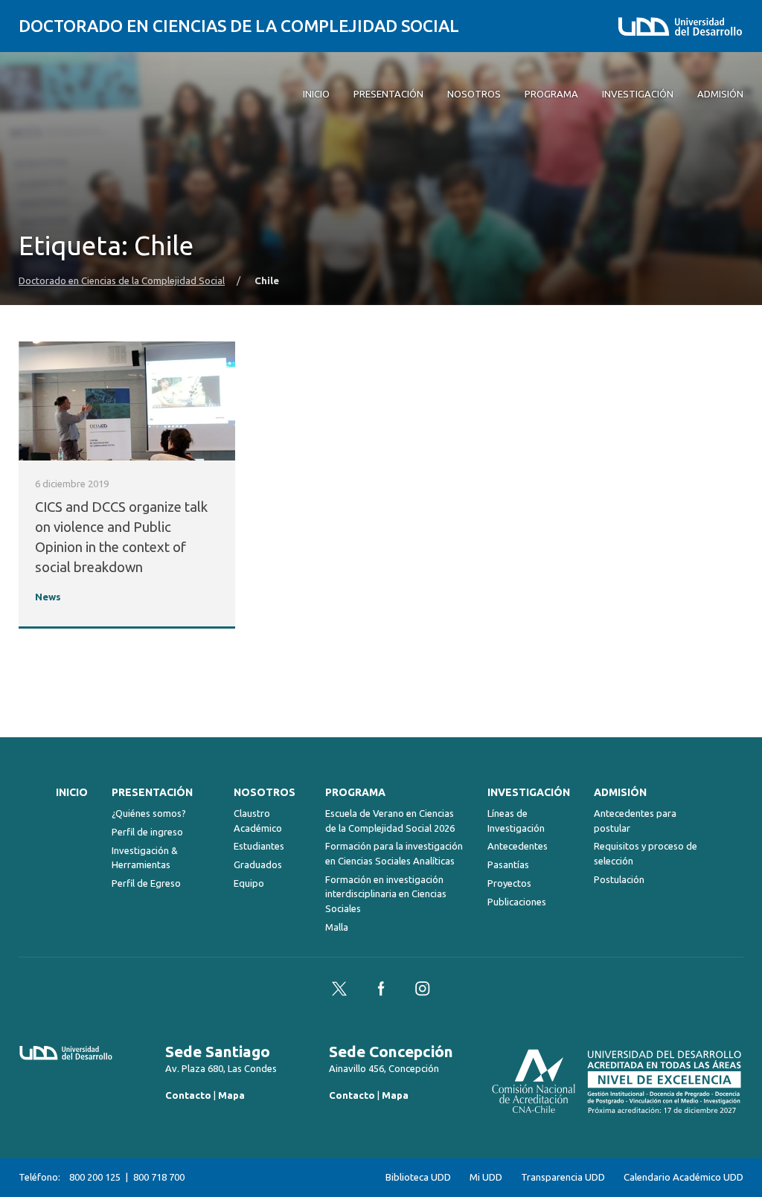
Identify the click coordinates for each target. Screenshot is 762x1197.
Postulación (619, 879)
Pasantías (508, 864)
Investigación (528, 792)
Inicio (72, 792)
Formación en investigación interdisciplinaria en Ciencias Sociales (385, 894)
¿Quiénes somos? (149, 813)
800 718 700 (159, 1177)
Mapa (231, 1095)
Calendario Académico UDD (683, 1177)
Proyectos (509, 883)
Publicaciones (516, 901)
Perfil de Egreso (146, 883)
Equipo (249, 883)
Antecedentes (517, 846)
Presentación (152, 792)
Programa (355, 792)
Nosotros (264, 792)
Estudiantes (259, 846)
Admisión (620, 792)
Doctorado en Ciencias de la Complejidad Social (239, 25)
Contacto (188, 1095)
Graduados (258, 864)
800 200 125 (95, 1177)
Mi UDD (486, 1177)
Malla (336, 927)
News (48, 597)
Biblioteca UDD (418, 1177)
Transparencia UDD (563, 1177)
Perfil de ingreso (147, 832)
